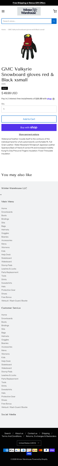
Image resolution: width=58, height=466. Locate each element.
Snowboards (7, 212)
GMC (3, 84)
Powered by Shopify (39, 459)
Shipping (46, 433)
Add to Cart (29, 119)
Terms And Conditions (12, 436)
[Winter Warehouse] (29, 11)
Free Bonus (6, 297)
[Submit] (54, 21)
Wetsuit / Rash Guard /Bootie (14, 300)
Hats (3, 286)
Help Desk (6, 254)
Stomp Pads (6, 265)
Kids (3, 251)
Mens (3, 244)
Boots (4, 215)
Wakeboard (6, 261)
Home (3, 30)
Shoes (4, 293)
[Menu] (6, 11)
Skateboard (6, 258)
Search (8, 433)
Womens (5, 247)
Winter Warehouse (24, 459)
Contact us (32, 433)
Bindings (5, 219)
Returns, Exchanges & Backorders (41, 436)
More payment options (29, 134)
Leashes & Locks (8, 268)
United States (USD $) (27, 443)
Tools (3, 276)
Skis (3, 222)
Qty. (3, 104)
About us (19, 433)
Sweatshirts (6, 283)
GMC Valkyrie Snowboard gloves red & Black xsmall (26, 30)
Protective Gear (8, 290)
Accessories (6, 240)
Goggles (5, 233)
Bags (3, 226)
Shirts (4, 279)
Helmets (5, 229)
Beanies (4, 237)
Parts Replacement (9, 272)
